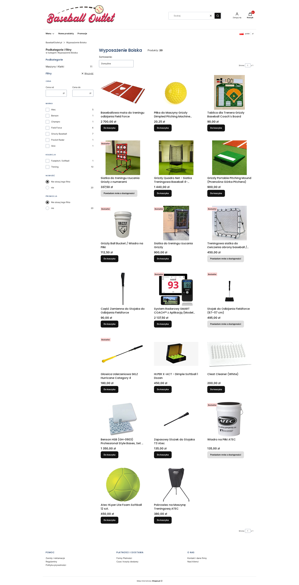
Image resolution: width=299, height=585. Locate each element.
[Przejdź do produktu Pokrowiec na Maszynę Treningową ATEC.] (176, 484)
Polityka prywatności (56, 565)
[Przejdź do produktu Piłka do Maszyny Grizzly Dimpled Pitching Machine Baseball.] (176, 92)
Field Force (56, 127)
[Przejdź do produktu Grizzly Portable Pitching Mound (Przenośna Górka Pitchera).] (229, 157)
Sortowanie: (105, 56)
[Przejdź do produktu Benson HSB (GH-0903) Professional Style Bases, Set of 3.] (123, 419)
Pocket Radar (57, 140)
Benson (54, 115)
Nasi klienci (193, 561)
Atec (53, 109)
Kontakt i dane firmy (197, 558)
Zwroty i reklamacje (55, 558)
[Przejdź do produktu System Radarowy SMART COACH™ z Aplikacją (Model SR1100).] (176, 288)
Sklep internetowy (148, 581)
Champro (55, 121)
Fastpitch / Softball (60, 160)
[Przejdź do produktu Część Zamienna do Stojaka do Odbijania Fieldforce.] (123, 288)
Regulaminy (51, 561)
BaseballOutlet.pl (54, 42)
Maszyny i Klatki (69, 66)
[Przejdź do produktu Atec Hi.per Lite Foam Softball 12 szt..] (123, 484)
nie (52, 187)
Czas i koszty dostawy (127, 561)
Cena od (50, 87)
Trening (54, 166)
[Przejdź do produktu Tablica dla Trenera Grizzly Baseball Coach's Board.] (229, 92)
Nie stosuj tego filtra (60, 181)
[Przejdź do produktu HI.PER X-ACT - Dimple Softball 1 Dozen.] (176, 354)
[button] (218, 16)
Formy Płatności (124, 558)
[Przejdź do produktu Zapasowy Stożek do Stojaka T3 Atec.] (176, 419)
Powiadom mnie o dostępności (119, 193)
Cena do (76, 87)
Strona (241, 65)
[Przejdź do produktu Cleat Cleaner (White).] (229, 354)
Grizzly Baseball (59, 133)
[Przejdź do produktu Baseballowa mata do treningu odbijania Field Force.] (123, 92)
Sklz (53, 146)
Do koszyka (109, 128)
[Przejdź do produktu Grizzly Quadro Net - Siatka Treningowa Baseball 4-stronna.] (176, 157)
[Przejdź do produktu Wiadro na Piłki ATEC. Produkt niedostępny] (229, 419)
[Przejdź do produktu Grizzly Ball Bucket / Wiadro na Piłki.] (123, 223)
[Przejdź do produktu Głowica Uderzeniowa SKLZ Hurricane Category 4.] (123, 354)
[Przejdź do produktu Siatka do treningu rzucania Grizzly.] (176, 223)
